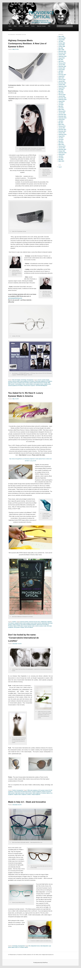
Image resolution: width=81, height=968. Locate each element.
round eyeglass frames (20, 384)
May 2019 (61, 59)
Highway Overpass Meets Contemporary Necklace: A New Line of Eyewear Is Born (27, 43)
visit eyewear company (19, 627)
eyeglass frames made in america (33, 623)
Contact (10, 29)
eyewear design (45, 379)
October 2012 (62, 151)
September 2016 (62, 86)
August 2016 (62, 88)
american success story (34, 621)
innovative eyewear (12, 382)
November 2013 (62, 131)
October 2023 (62, 43)
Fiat (29, 946)
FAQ (49, 26)
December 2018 (62, 66)
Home (10, 26)
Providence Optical (29, 382)
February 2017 (62, 79)
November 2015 (62, 98)
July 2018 (61, 71)
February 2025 (62, 38)
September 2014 (62, 118)
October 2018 (62, 68)
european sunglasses (36, 791)
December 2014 (62, 114)
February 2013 (62, 146)
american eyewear (24, 621)
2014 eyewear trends (43, 790)
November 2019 (62, 53)
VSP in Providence (29, 627)
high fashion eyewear (20, 793)
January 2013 (62, 147)
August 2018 (62, 69)
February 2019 (62, 63)
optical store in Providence (43, 624)
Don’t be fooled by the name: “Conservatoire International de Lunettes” (23, 637)
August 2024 (62, 39)
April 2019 (61, 61)
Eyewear (27, 26)
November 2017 (62, 74)
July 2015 (61, 103)
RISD (49, 382)
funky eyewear (11, 793)
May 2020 (61, 48)
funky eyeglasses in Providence (27, 381)
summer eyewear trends (40, 626)
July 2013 (61, 137)
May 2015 (61, 106)
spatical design (29, 384)
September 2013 (62, 134)
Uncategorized (30, 379)
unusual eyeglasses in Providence (16, 385)
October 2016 (62, 84)
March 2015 (61, 109)
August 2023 (62, 44)
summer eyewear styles (29, 626)
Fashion (14, 621)
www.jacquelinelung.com (15, 298)
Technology (23, 379)
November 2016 (62, 83)
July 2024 (61, 41)
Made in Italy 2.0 (15, 947)
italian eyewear (28, 793)
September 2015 (62, 99)
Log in (60, 167)
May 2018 (61, 73)
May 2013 (61, 141)
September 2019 (62, 56)
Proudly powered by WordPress (40, 962)
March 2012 (61, 161)
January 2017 (62, 81)
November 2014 (62, 116)
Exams (33, 26)
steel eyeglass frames (38, 384)
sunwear (29, 794)
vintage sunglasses (35, 794)
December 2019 (62, 51)
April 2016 (61, 93)
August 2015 (62, 101)
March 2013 (61, 144)
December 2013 (62, 129)
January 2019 (62, 64)
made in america (16, 624)
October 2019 (62, 54)
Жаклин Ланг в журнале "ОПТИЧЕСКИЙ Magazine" (36, 385)
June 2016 (61, 89)
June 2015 (61, 104)
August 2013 (62, 136)
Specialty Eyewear (41, 26)
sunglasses (24, 794)
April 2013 (61, 143)
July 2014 (61, 121)
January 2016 (62, 96)
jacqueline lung (20, 382)
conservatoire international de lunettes (22, 791)
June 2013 (61, 139)
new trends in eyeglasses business (28, 624)
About (15, 26)
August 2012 (62, 154)
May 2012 (61, 159)
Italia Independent (44, 946)
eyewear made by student (14, 381)
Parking (20, 26)
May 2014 (61, 123)
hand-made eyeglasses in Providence (43, 381)
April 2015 (61, 108)
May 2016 (61, 91)
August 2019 (62, 58)
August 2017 (62, 76)
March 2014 (61, 124)
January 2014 (62, 128)
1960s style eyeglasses (32, 790)
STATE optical (20, 626)
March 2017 (61, 78)
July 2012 (61, 156)
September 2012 (62, 152)
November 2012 (62, 149)
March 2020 (61, 49)
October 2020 (62, 46)
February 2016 (62, 94)
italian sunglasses (37, 793)
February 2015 (62, 111)
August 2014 (62, 119)
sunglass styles (47, 384)
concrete (39, 379)
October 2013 (62, 133)
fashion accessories (46, 791)
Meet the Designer (16, 379)
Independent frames (35, 946)
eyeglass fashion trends (20, 623)
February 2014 (62, 126)
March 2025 (61, 36)
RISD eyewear (11, 384)
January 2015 (62, 113)
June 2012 (61, 157)
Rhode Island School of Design (40, 382)
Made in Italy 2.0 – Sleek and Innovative (27, 801)
